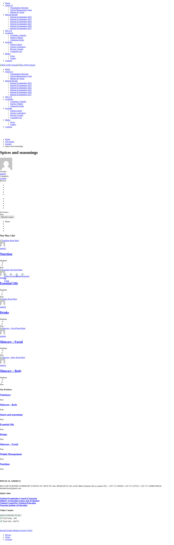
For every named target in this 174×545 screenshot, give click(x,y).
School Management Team (21, 10)
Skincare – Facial (11, 341)
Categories (4, 176)
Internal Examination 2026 (21, 26)
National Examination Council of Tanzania (18, 498)
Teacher (3, 171)
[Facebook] (6, 224)
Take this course (7, 217)
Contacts (8, 61)
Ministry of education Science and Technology (20, 501)
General (3, 178)
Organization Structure (19, 8)
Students (3, 261)
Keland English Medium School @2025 (16, 530)
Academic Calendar (18, 35)
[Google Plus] (6, 226)
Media (7, 54)
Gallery (13, 58)
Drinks (4, 312)
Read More (14, 240)
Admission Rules (17, 40)
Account (8, 539)
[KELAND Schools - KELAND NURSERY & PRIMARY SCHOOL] (9, 65)
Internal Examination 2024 (21, 21)
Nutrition (6, 254)
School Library (16, 44)
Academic (9, 33)
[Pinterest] (6, 231)
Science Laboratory (18, 47)
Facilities (8, 42)
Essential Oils (9, 283)
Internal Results (11, 15)
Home (7, 3)
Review (3, 181)
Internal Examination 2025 (21, 24)
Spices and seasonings (11, 414)
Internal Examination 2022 (21, 17)
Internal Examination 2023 (21, 19)
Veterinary (5, 394)
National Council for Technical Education (18, 503)
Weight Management (11, 454)
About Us (9, 5)
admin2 (3, 174)
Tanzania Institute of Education (13, 505)
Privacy (8, 535)
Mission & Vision (17, 12)
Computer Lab (16, 51)
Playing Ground (16, 49)
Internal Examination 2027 (21, 28)
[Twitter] (6, 228)
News (12, 56)
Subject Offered (16, 38)
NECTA (8, 31)
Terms (7, 537)
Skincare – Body (10, 370)
